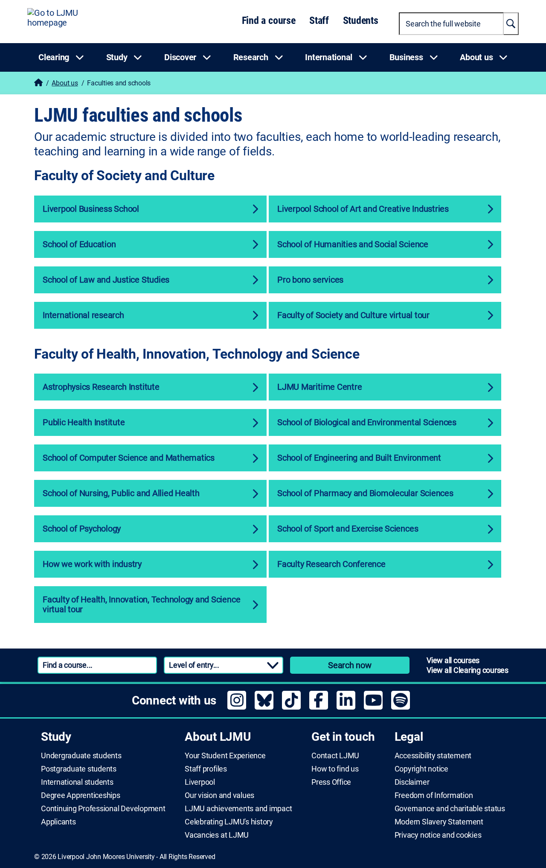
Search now (350, 665)
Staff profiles (206, 769)
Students (360, 20)
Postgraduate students (78, 769)
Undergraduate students (81, 755)
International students (77, 782)
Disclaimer (412, 782)
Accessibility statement (433, 755)
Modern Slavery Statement (439, 822)
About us (65, 83)
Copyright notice (421, 769)
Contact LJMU (335, 755)
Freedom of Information (434, 795)
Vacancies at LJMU (217, 835)
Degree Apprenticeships (80, 795)
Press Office (331, 782)
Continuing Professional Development (103, 808)
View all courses (453, 660)
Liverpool (200, 782)
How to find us (335, 769)
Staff (319, 20)
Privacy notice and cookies (438, 835)
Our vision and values (219, 795)
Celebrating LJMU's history (229, 822)
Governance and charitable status (450, 808)
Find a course (269, 20)
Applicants (58, 822)
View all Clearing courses (467, 670)
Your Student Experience (225, 755)
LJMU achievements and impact (238, 808)
